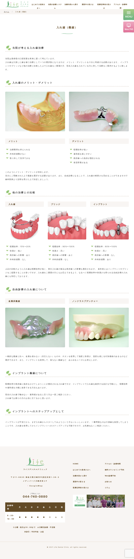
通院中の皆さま (88, 4)
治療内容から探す (71, 4)
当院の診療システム (55, 6)
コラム (107, 488)
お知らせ (108, 482)
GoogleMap (36, 486)
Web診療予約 (110, 476)
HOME (75, 464)
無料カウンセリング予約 (114, 470)
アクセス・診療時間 (120, 6)
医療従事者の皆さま (104, 6)
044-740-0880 (35, 495)
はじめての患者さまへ (38, 6)
